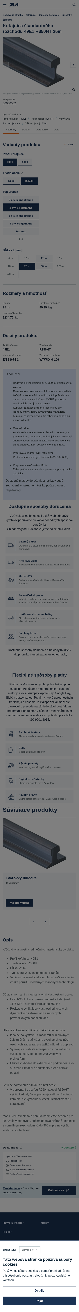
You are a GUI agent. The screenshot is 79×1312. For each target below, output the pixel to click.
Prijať (39, 1300)
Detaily (39, 1290)
